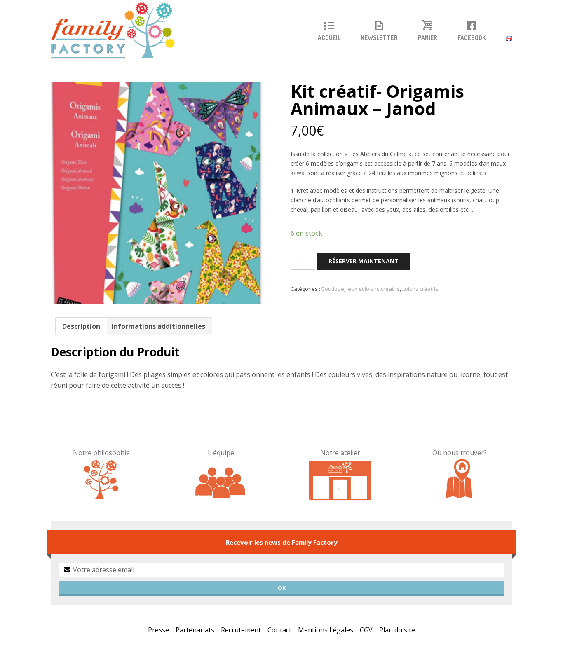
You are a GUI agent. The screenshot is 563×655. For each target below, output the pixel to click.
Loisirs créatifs (420, 288)
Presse (158, 629)
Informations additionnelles (158, 326)
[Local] (340, 479)
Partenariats (195, 629)
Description (81, 326)
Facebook (471, 38)
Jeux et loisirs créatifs (373, 288)
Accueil (329, 38)
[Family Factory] (118, 31)
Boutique (332, 288)
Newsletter (379, 38)
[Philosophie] (101, 479)
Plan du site (397, 629)
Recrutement (241, 629)
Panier (427, 38)
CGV (366, 629)
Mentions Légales (325, 629)
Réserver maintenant (363, 261)
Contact (279, 629)
